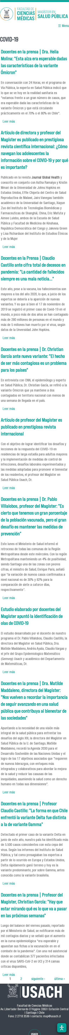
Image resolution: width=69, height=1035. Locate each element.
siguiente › (38, 979)
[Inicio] (34, 14)
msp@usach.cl (52, 1016)
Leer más (9, 121)
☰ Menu (63, 26)
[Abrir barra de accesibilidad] (61, 1027)
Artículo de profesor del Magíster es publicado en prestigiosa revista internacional (31, 426)
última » (59, 979)
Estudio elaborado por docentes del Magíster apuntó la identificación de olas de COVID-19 (32, 616)
